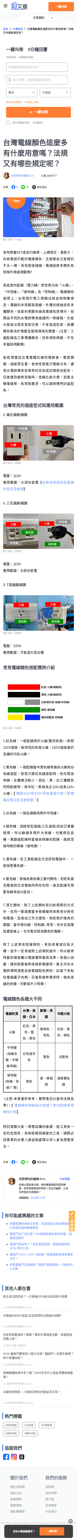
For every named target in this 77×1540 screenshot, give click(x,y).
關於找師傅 (17, 1487)
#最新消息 (30, 1433)
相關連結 (24, 1198)
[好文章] (19, 6)
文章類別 (38, 17)
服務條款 (16, 1505)
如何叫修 (51, 1493)
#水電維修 (46, 1425)
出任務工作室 (37, 1198)
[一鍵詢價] (72, 1230)
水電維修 (18, 29)
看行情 (49, 1499)
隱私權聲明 (17, 1511)
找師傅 (49, 1487)
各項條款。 (39, 122)
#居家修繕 (11, 1425)
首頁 (5, 29)
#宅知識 (28, 1425)
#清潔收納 (11, 1433)
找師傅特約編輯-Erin (22, 175)
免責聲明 (16, 1499)
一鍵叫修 (61, 6)
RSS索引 (51, 1511)
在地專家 (51, 1505)
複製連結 (42, 187)
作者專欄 (65, 1179)
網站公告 (16, 1493)
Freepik (18, 239)
